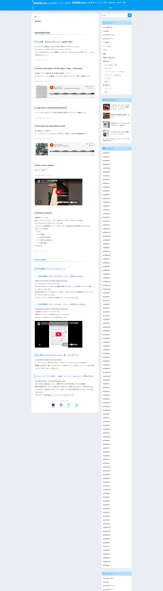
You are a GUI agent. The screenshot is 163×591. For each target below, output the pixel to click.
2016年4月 (106, 353)
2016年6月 (106, 346)
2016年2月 (106, 361)
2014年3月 (106, 429)
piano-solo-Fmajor (40, 175)
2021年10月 (106, 202)
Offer (124, 2)
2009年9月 (106, 565)
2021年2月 (106, 221)
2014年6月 (106, 422)
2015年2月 (106, 395)
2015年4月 (106, 387)
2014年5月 (106, 425)
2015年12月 (106, 369)
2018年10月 (106, 255)
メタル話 (107, 78)
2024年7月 (106, 157)
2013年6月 (106, 452)
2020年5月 (106, 247)
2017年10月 (106, 289)
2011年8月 (106, 497)
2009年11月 (106, 558)
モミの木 (37, 60)
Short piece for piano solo (47, 157)
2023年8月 (106, 172)
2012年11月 (106, 471)
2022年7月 (106, 183)
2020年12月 (106, 229)
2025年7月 (106, 153)
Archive (37, 250)
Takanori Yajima (38, 100)
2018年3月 (106, 270)
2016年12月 (106, 327)
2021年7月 (106, 206)
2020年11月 (106, 232)
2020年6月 (106, 244)
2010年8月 (106, 543)
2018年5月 (106, 263)
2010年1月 (106, 554)
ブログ (105, 50)
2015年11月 (106, 372)
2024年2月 (106, 164)
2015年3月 (106, 391)
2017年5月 (106, 308)
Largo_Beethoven (39, 117)
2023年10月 (106, 168)
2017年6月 (106, 304)
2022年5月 (106, 187)
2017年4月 (106, 312)
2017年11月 (106, 285)
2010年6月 (106, 550)
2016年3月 (106, 357)
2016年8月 (106, 338)
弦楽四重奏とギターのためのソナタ (50, 269)
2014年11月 (106, 406)
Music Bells (40, 259)
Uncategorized (108, 27)
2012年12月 (106, 467)
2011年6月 (106, 505)
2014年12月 (106, 403)
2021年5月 (106, 210)
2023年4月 (106, 179)
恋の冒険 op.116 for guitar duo (49, 355)
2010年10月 (106, 535)
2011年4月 (106, 512)
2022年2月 (106, 195)
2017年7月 (106, 300)
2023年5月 (106, 176)
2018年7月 (106, 259)
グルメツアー (109, 88)
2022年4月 (106, 191)
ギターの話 (108, 68)
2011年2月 (106, 520)
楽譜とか (107, 81)
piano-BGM (38, 139)
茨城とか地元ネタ (109, 57)
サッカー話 (106, 46)
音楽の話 (106, 61)
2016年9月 (106, 334)
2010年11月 (106, 531)
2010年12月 (106, 527)
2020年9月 (106, 240)
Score (110, 8)
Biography (112, 2)
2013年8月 (106, 444)
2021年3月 (106, 217)
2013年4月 (106, 456)
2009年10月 (106, 561)
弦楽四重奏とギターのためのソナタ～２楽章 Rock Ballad (61, 304)
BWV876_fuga (39, 81)
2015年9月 (106, 380)
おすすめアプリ (108, 39)
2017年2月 (106, 319)
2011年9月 (106, 493)
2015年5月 (106, 384)
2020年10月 (106, 236)
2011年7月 (106, 501)
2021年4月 (106, 213)
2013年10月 (106, 437)
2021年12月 (106, 198)
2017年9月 (106, 293)
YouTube (106, 31)
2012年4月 (106, 478)
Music (119, 2)
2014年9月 (106, 414)
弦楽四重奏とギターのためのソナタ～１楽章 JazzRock (60, 276)
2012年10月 (106, 474)
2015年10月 (106, 376)
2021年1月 (106, 225)
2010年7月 (106, 546)
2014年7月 (106, 418)
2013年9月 (106, 440)
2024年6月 (106, 161)
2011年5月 (106, 509)
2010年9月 (106, 539)
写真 (104, 54)
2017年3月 (106, 316)
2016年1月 (106, 365)
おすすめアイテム (109, 35)
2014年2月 (106, 433)
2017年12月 (106, 282)
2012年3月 (106, 482)
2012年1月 (106, 486)
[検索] (130, 15)
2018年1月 (106, 278)
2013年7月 (106, 448)
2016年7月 (106, 342)
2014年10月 (106, 410)
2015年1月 (106, 399)
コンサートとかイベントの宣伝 (114, 71)
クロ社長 (106, 42)
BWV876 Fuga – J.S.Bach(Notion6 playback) (50, 100)
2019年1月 (106, 251)
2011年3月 (106, 516)
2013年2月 (106, 459)
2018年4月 (106, 266)
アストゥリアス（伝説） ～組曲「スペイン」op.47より (59, 376)
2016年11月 (106, 331)
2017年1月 (106, 323)
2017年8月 (106, 297)
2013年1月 (106, 463)
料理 (106, 92)
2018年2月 (106, 274)
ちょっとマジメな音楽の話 (113, 75)
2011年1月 (106, 524)
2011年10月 (106, 490)
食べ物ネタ (106, 85)
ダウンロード (45, 60)
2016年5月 (106, 350)
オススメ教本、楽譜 (111, 65)
